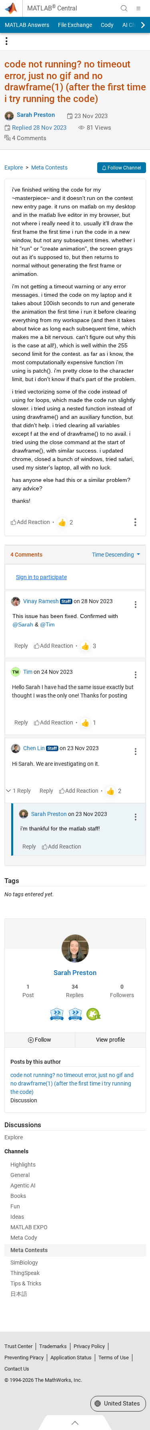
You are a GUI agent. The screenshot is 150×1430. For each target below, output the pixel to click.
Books (18, 1196)
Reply (21, 646)
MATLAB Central (52, 8)
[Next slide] (136, 25)
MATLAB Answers (27, 25)
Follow (42, 1039)
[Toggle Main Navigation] (138, 8)
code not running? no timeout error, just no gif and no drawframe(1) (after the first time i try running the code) (72, 1083)
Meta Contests (49, 167)
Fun (15, 1206)
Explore (13, 167)
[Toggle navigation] (6, 41)
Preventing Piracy (24, 1358)
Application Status (71, 1358)
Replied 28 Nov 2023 (39, 127)
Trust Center (18, 1346)
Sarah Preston (36, 114)
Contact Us (16, 1369)
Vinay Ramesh (41, 601)
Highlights (23, 1164)
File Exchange (75, 25)
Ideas (17, 1217)
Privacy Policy (89, 1346)
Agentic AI (23, 1185)
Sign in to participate (41, 577)
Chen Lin (34, 748)
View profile (110, 1039)
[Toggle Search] (124, 8)
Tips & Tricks (25, 1283)
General (20, 1175)
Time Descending (113, 554)
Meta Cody (23, 1237)
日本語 (18, 1294)
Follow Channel (123, 168)
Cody (107, 25)
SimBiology (24, 1262)
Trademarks (53, 1346)
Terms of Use (113, 1358)
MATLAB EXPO (29, 1227)
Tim (27, 672)
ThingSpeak (25, 1273)
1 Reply (22, 790)
